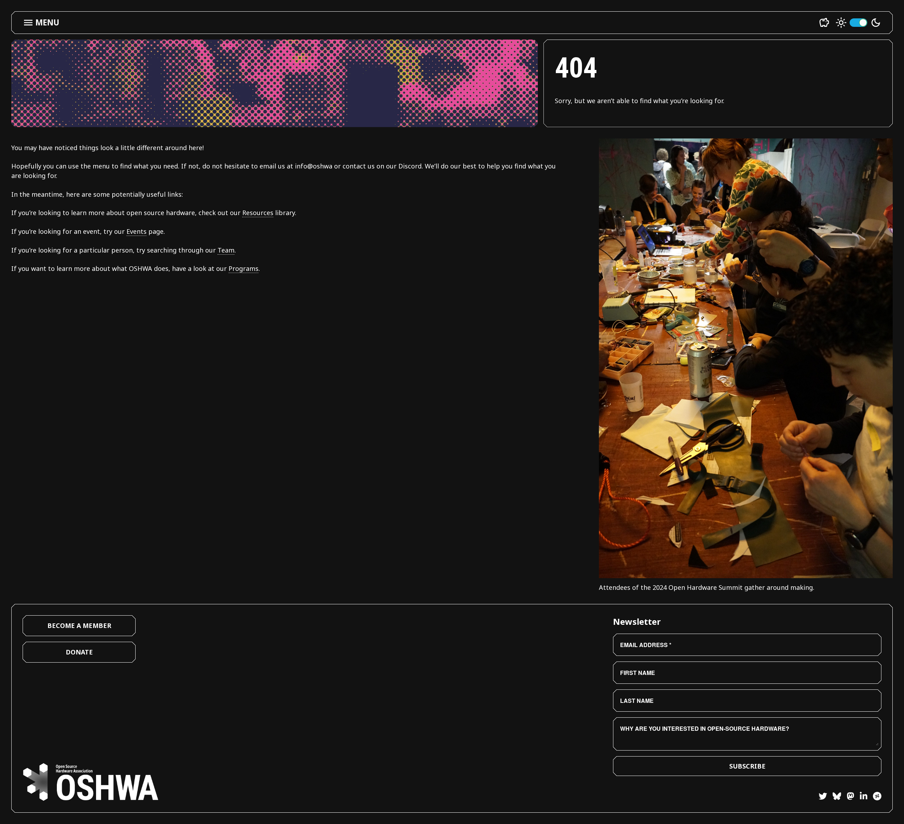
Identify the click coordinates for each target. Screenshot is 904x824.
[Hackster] (877, 796)
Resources (257, 212)
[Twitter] (823, 797)
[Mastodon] (847, 797)
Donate (79, 652)
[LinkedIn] (860, 797)
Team (226, 250)
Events (136, 231)
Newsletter (637, 621)
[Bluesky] (834, 797)
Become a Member (79, 625)
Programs (243, 268)
